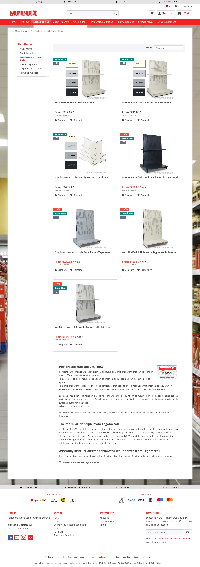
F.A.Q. (57, 517)
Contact (57, 521)
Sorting (148, 47)
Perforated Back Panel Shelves (31, 58)
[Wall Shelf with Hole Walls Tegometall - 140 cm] (152, 228)
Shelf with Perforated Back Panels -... (76, 102)
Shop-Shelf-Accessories (31, 68)
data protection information (175, 538)
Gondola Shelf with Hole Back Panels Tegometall (83, 252)
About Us (104, 517)
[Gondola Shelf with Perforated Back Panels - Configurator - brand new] (152, 78)
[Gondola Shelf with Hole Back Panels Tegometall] (85, 228)
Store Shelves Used (29, 72)
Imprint (103, 524)
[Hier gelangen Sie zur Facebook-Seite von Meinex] (10, 537)
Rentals (57, 528)
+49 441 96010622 (20, 525)
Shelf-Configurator (29, 64)
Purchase (58, 531)
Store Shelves (25, 44)
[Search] (115, 13)
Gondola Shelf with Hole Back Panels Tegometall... (151, 177)
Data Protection (107, 521)
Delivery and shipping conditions (70, 524)
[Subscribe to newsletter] (187, 532)
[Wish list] (152, 13)
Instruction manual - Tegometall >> (81, 462)
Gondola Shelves (28, 53)
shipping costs (102, 557)
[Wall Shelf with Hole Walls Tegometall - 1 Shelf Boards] (85, 303)
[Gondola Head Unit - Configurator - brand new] (85, 153)
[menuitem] (93, 13)
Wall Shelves (26, 48)
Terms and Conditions (65, 535)
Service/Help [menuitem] (183, 6)
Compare (62, 120)
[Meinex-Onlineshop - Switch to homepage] (23, 14)
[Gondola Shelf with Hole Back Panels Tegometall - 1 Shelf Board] (152, 153)
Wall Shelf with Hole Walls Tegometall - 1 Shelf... (83, 327)
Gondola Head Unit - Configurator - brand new (81, 177)
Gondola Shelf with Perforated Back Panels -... (149, 102)
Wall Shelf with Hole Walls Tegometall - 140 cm (149, 252)
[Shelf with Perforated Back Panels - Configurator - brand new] (85, 78)
